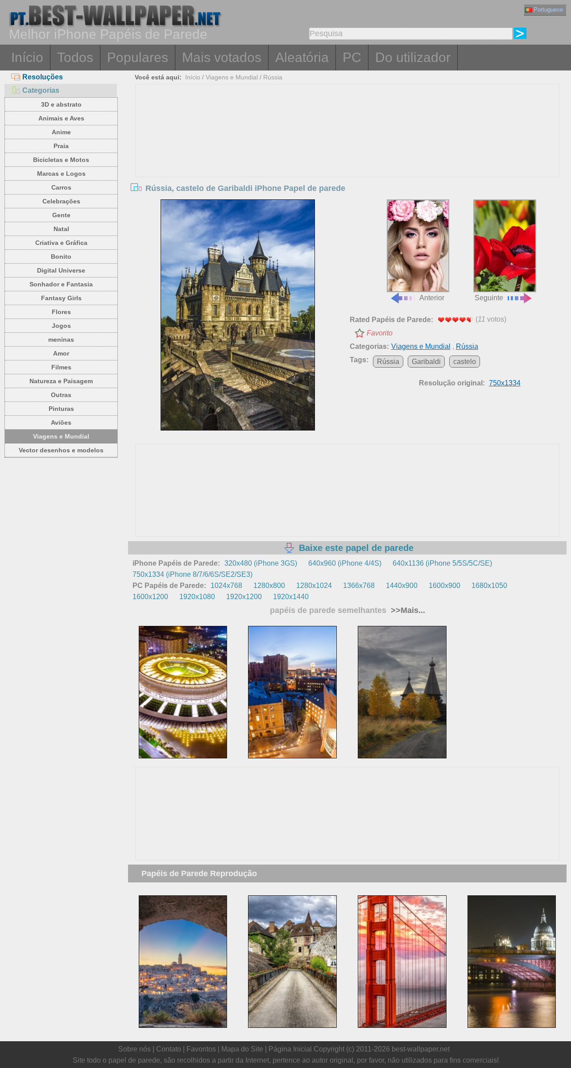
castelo (464, 361)
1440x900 (402, 585)
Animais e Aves (61, 118)
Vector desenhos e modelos (61, 450)
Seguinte (489, 298)
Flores (61, 311)
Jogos (61, 325)
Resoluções (42, 77)
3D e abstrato (61, 104)
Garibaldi (426, 361)
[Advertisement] (347, 151)
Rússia (272, 77)
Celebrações (61, 201)
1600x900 (444, 585)
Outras (61, 394)
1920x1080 (197, 596)
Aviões (61, 422)
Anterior (431, 298)
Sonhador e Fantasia (61, 284)
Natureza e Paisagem (61, 381)
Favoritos (201, 1049)
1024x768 (226, 585)
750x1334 (505, 383)
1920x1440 (291, 596)
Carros (61, 187)
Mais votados (221, 57)
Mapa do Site (242, 1049)
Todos (75, 57)
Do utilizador (413, 57)
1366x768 (359, 585)
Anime (61, 132)
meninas (61, 339)
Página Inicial (290, 1049)
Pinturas (61, 408)
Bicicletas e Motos (61, 159)
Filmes (61, 367)
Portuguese (548, 9)
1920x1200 (244, 596)
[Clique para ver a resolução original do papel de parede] (237, 315)
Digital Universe (61, 270)
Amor (61, 353)
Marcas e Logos (61, 173)
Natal (61, 228)
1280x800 (269, 585)
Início (27, 57)
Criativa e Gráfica (61, 242)
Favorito (380, 333)
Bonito (61, 256)
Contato (168, 1049)
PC (352, 57)
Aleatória (302, 57)
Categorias (40, 90)
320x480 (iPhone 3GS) (260, 563)
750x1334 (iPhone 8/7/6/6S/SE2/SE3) (192, 574)
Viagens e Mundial (61, 436)
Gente (61, 215)
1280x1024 (314, 585)
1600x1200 (150, 596)
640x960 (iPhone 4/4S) (344, 563)
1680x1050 (489, 585)
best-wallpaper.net (421, 1049)
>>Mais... (407, 610)
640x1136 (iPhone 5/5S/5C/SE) (442, 563)
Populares (137, 57)
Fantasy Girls (61, 298)
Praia (61, 145)
